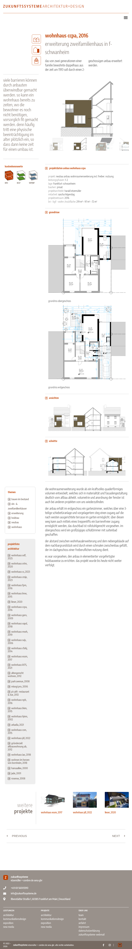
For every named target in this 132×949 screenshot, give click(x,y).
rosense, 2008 (18, 778)
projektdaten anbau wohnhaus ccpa (67, 168)
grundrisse (54, 212)
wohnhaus (16, 527)
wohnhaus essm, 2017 (18, 658)
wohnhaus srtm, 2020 (17, 565)
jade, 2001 (16, 773)
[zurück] (5, 117)
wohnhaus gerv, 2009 (17, 616)
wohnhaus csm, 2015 (17, 731)
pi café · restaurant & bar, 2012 (18, 693)
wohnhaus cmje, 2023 (17, 578)
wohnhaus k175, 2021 (17, 666)
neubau (15, 522)
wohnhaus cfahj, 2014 (17, 650)
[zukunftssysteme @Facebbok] (103, 945)
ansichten (54, 398)
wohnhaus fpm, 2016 (17, 587)
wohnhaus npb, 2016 (17, 701)
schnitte (53, 441)
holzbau (15, 517)
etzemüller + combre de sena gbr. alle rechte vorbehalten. (43, 945)
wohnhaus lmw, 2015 (17, 595)
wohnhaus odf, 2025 (17, 557)
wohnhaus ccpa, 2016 (17, 608)
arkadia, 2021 (17, 724)
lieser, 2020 (16, 601)
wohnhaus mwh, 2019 (18, 633)
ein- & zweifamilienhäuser (17, 506)
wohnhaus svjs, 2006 (17, 641)
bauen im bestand (20, 499)
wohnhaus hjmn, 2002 (18, 718)
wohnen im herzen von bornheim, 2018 (18, 761)
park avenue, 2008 (20, 681)
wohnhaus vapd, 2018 (18, 625)
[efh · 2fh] (36, 39)
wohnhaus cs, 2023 (20, 571)
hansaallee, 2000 (19, 768)
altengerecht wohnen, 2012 (16, 674)
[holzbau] (36, 60)
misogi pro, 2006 (19, 686)
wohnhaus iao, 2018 (21, 754)
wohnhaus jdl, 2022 (20, 738)
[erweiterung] (36, 49)
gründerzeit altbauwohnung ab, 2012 (17, 746)
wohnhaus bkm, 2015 (17, 710)
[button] (126, 17)
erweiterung (17, 513)
